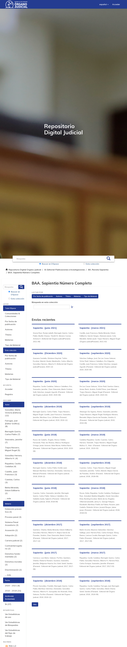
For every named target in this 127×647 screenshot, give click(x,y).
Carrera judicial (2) (13, 540)
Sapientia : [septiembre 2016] (95, 580)
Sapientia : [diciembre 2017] (47, 524)
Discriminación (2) (13, 570)
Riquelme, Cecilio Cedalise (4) (13, 465)
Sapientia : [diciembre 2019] (47, 406)
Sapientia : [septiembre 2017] (95, 524)
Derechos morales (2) (13, 563)
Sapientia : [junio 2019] (45, 434)
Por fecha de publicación (11, 322)
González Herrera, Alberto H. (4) (13, 457)
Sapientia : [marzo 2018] (92, 488)
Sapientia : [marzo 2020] (92, 381)
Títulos (8, 334)
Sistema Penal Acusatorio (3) (11, 523)
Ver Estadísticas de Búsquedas (12, 623)
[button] (103, 4)
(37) (8, 604)
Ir (72, 307)
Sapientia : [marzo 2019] (92, 434)
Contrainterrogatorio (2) (13, 547)
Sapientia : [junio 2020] (45, 381)
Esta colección (92, 264)
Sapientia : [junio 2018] (45, 488)
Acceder (9, 389)
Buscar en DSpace (50, 264)
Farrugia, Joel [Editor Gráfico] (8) (12, 423)
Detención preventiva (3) (13, 510)
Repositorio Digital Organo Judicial (25, 269)
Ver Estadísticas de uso (12, 615)
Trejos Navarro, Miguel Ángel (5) (12, 449)
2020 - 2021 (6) (12, 585)
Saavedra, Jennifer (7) (13, 441)
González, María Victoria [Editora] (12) (13, 413)
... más (8, 498)
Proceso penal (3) (13, 517)
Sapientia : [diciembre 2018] (47, 462)
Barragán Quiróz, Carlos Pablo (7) (13, 433)
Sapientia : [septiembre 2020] (95, 353)
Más (35, 604)
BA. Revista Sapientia (98, 269)
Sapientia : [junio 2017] (45, 552)
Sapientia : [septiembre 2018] (95, 462)
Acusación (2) (11, 530)
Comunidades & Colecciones (12, 315)
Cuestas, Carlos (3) (12, 481)
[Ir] (108, 258)
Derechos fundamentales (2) (13, 555)
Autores (8, 329)
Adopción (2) (11, 535)
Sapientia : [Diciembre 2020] (47, 353)
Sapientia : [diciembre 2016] (47, 580)
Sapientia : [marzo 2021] (92, 328)
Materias (9, 340)
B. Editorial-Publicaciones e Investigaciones (65, 269)
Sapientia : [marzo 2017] (92, 552)
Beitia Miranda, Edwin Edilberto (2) (12, 490)
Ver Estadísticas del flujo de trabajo (12, 633)
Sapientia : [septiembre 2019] (95, 406)
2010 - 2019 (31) (13, 590)
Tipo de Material (12, 345)
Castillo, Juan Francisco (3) (11, 473)
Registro (9, 394)
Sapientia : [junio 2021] (45, 328)
